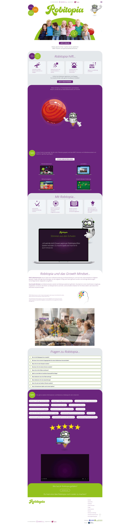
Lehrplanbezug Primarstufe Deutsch (87, 417)
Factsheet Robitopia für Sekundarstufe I (85, 401)
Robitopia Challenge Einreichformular (62, 401)
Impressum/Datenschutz (93, 514)
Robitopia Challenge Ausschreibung (39, 401)
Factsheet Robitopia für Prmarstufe (39, 405)
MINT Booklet (91, 413)
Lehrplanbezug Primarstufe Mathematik (63, 417)
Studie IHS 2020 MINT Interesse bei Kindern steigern (44, 413)
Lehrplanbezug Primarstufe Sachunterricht (72, 413)
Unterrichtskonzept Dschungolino (39, 409)
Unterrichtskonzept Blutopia (77, 405)
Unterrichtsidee (80, 409)
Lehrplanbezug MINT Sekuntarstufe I (39, 417)
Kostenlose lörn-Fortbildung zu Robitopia (62, 409)
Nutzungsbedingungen (92, 516)
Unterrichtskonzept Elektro (59, 405)
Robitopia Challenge (92, 512)
